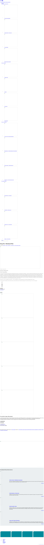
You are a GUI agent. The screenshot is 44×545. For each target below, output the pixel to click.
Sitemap (4, 540)
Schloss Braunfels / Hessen (13, 506)
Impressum (4, 541)
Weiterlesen (42, 496)
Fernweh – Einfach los (8, 245)
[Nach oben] (43, 529)
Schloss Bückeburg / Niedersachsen (14, 493)
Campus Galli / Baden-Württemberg (14, 520)
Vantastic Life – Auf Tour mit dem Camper (15, 245)
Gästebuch (4, 539)
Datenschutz (4, 542)
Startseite (4, 245)
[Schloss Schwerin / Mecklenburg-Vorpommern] (4, 478)
